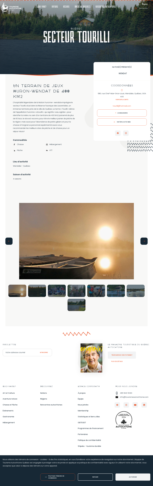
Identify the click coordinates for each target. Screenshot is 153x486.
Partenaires (83, 434)
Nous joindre (83, 404)
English (145, 4)
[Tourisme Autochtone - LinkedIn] (144, 405)
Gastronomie (8, 416)
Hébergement (9, 422)
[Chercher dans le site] (136, 8)
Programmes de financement (90, 428)
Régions (66, 7)
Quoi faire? (41, 7)
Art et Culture (9, 393)
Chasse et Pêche (10, 404)
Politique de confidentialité (89, 440)
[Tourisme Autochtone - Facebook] (117, 405)
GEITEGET (82, 422)
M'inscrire (44, 352)
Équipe (80, 399)
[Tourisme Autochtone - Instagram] (126, 405)
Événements (8, 410)
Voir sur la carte (122, 100)
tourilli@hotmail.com (122, 106)
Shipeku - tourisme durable (89, 446)
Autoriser (133, 477)
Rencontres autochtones (106, 7)
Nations (55, 7)
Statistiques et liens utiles (89, 416)
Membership (83, 410)
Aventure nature (10, 399)
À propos (82, 393)
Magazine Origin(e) (82, 7)
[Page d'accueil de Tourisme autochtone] (12, 7)
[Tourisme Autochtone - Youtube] (135, 405)
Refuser (95, 477)
